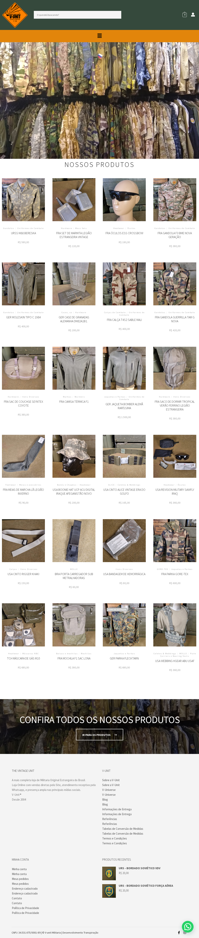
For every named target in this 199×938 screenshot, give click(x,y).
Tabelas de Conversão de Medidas (122, 829)
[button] (99, 36)
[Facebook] (179, 932)
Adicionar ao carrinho (23, 205)
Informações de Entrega (117, 809)
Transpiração (91, 932)
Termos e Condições (114, 838)
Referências (109, 819)
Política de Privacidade (25, 908)
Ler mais (74, 371)
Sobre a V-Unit (111, 780)
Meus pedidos (20, 879)
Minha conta (19, 869)
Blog (105, 799)
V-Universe (109, 790)
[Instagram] (184, 932)
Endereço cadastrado (25, 888)
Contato (17, 898)
